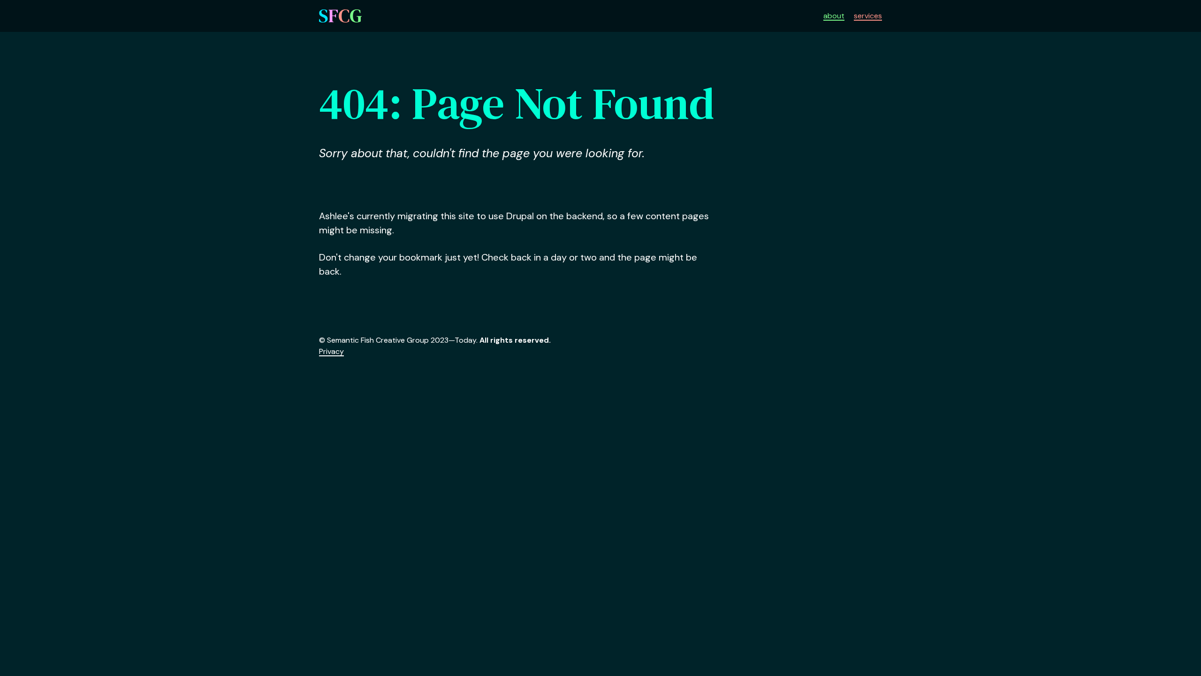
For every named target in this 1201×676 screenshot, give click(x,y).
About (833, 16)
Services (868, 16)
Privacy (331, 351)
